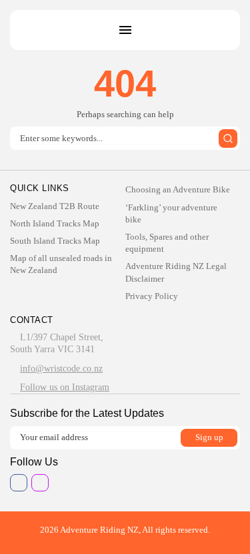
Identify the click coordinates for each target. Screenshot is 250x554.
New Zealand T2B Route (54, 206)
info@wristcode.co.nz (61, 369)
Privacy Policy (151, 296)
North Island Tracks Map (54, 223)
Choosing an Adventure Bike (177, 189)
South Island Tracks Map (55, 241)
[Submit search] (228, 138)
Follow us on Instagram (64, 387)
